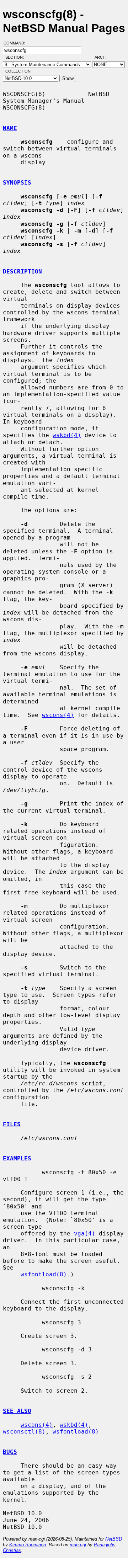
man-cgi (78, 1544)
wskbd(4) (67, 435)
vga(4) (84, 1233)
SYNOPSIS (17, 182)
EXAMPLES (17, 1158)
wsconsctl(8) (24, 1431)
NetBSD (113, 1539)
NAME (10, 128)
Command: (17, 43)
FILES (12, 1124)
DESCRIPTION (22, 271)
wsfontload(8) (44, 1274)
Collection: (18, 71)
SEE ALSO (17, 1411)
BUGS (10, 1451)
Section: (16, 57)
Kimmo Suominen (27, 1544)
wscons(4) (58, 715)
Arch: (104, 57)
